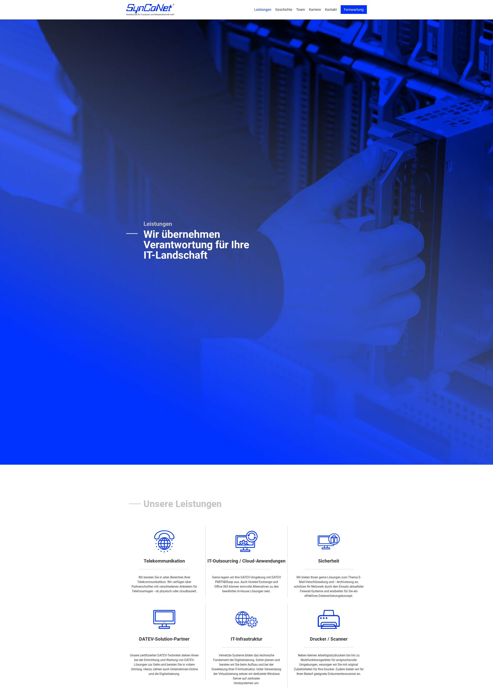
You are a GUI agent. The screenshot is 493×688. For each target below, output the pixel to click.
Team (300, 10)
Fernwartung (354, 10)
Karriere (315, 10)
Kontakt (331, 10)
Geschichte (283, 10)
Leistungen (262, 10)
